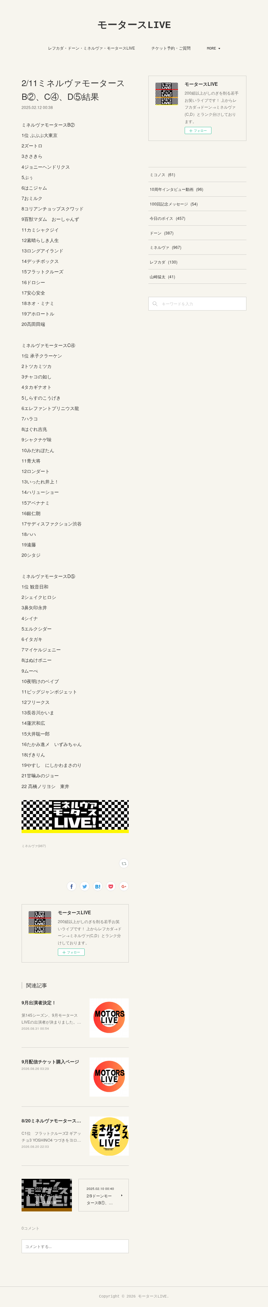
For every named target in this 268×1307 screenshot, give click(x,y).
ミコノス (162, 174)
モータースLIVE (134, 25)
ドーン (162, 233)
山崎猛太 (162, 276)
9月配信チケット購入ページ (50, 1061)
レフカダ (163, 262)
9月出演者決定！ (39, 1002)
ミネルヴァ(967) (34, 845)
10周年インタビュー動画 (176, 189)
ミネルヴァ (165, 247)
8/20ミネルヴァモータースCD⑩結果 (59, 1120)
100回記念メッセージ (174, 203)
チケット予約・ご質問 (171, 48)
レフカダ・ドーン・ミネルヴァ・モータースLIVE (91, 48)
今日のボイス (167, 218)
